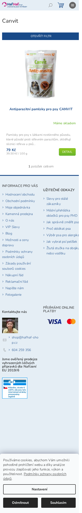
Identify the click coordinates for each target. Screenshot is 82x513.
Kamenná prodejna (19, 214)
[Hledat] (50, 5)
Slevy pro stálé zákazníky (57, 201)
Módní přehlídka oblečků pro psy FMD (61, 213)
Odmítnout (20, 502)
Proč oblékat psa (58, 228)
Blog (8, 233)
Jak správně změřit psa (62, 222)
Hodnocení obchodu (20, 194)
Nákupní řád (14, 275)
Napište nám (14, 288)
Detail (67, 152)
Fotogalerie (13, 294)
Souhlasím (58, 502)
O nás (9, 220)
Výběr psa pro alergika (62, 235)
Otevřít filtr (41, 36)
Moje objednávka (17, 207)
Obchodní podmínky (20, 201)
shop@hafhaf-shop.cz (25, 340)
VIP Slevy (12, 227)
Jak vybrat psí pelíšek (61, 241)
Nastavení (39, 489)
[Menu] (72, 5)
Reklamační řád (16, 281)
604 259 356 (21, 350)
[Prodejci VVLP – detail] (14, 388)
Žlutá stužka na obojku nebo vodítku (62, 250)
